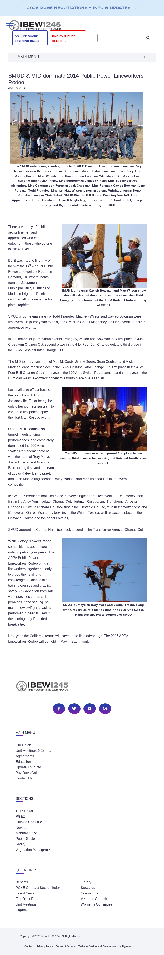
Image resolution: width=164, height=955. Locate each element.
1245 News (24, 811)
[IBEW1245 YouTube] (89, 709)
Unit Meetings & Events (33, 750)
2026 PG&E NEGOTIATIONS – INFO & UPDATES (82, 7)
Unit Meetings (26, 904)
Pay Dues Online (28, 773)
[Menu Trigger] (9, 26)
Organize (22, 910)
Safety (20, 844)
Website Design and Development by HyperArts (106, 946)
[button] (82, 57)
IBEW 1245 (82, 687)
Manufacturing (26, 833)
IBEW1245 (82, 26)
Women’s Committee (96, 904)
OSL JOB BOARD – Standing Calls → (29, 39)
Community (89, 893)
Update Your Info (28, 767)
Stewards (88, 888)
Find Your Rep (27, 899)
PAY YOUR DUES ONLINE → (63, 39)
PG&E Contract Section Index (38, 888)
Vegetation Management (34, 850)
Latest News (25, 893)
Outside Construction (31, 822)
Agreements (25, 756)
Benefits (22, 882)
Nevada (22, 827)
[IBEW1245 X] (74, 709)
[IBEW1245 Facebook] (59, 709)
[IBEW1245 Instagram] (105, 709)
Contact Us (24, 778)
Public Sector (26, 838)
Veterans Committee (96, 899)
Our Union (23, 745)
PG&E (20, 816)
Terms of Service (65, 946)
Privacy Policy (45, 946)
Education (23, 761)
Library (86, 882)
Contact (28, 946)
